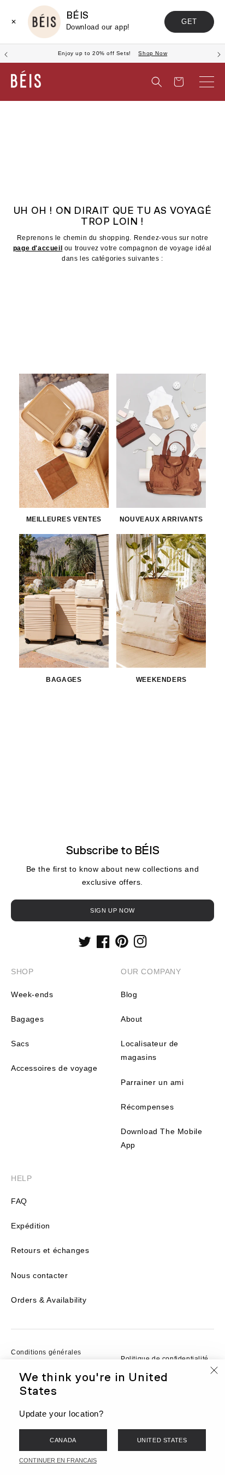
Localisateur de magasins (150, 1050)
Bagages (27, 1019)
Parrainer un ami (152, 1082)
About (132, 1019)
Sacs (20, 1043)
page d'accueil (37, 248)
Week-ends (32, 994)
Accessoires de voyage (54, 1068)
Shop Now (152, 53)
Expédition (30, 1225)
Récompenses (147, 1106)
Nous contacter (39, 1275)
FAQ (19, 1201)
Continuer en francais (58, 1460)
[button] (157, 82)
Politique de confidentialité (165, 1359)
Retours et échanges (50, 1250)
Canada (63, 1440)
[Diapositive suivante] (219, 53)
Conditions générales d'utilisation (46, 1358)
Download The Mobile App (161, 1138)
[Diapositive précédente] (6, 53)
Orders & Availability (49, 1300)
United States (162, 1440)
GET (189, 21)
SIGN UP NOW (112, 910)
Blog (129, 994)
